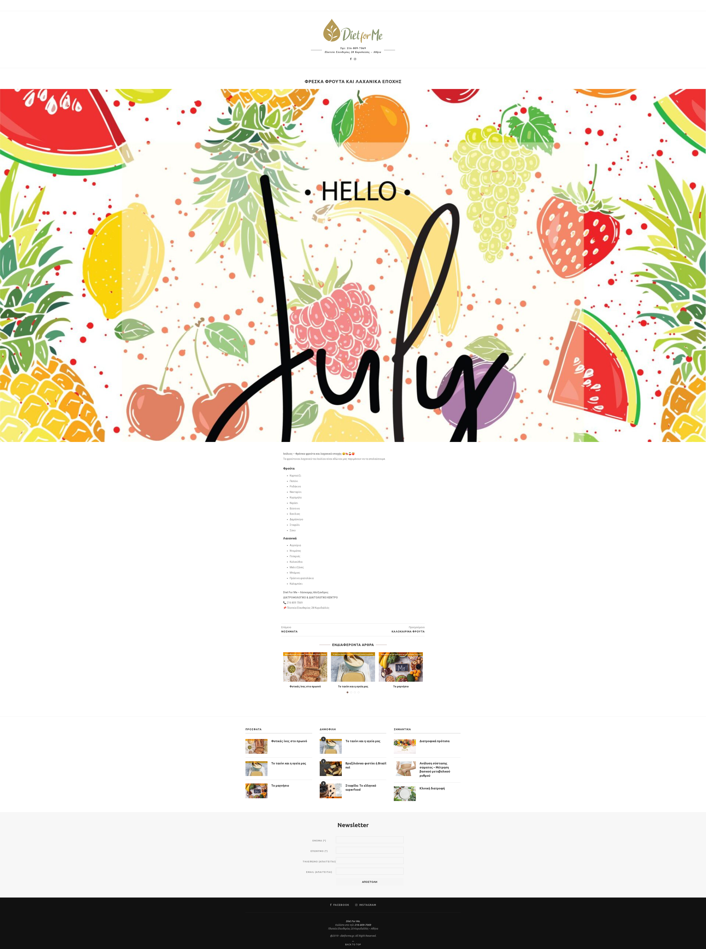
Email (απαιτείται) (319, 872)
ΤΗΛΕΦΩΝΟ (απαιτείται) (319, 861)
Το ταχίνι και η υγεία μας (353, 686)
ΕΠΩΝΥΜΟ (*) (319, 851)
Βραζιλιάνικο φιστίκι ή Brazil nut (365, 765)
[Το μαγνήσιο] (401, 667)
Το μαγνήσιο (401, 686)
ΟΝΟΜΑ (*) (319, 840)
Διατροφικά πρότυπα (435, 741)
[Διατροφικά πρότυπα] (405, 746)
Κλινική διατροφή (432, 788)
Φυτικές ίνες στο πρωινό (305, 686)
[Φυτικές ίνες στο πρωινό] (305, 667)
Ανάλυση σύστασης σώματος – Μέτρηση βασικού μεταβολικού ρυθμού (435, 769)
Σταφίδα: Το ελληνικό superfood (360, 787)
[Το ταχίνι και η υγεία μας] (353, 667)
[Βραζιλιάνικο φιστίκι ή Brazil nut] (331, 768)
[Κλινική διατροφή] (405, 793)
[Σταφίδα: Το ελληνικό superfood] (331, 791)
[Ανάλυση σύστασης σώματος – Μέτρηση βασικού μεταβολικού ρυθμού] (405, 768)
